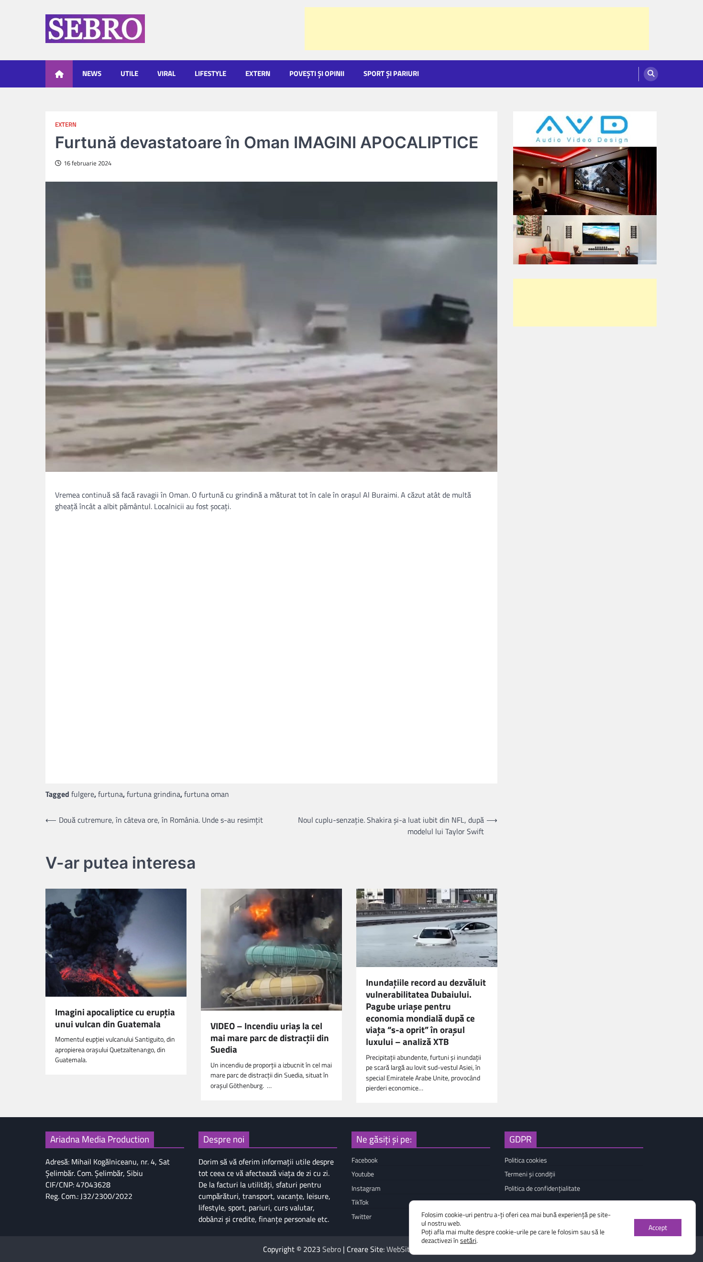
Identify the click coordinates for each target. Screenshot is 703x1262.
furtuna (110, 794)
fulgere (82, 794)
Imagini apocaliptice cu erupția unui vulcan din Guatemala (115, 1018)
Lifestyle (210, 73)
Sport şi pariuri (391, 73)
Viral (166, 73)
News (91, 73)
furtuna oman (206, 794)
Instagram (366, 1188)
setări (468, 1240)
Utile (129, 73)
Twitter (362, 1216)
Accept (657, 1227)
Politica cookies (526, 1160)
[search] (651, 74)
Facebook (365, 1160)
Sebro (331, 1249)
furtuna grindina (153, 794)
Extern (257, 73)
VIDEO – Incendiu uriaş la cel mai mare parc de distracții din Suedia (269, 1037)
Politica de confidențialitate (542, 1188)
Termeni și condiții (530, 1174)
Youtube (363, 1174)
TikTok (360, 1202)
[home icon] (59, 73)
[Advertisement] (477, 28)
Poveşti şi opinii (316, 73)
